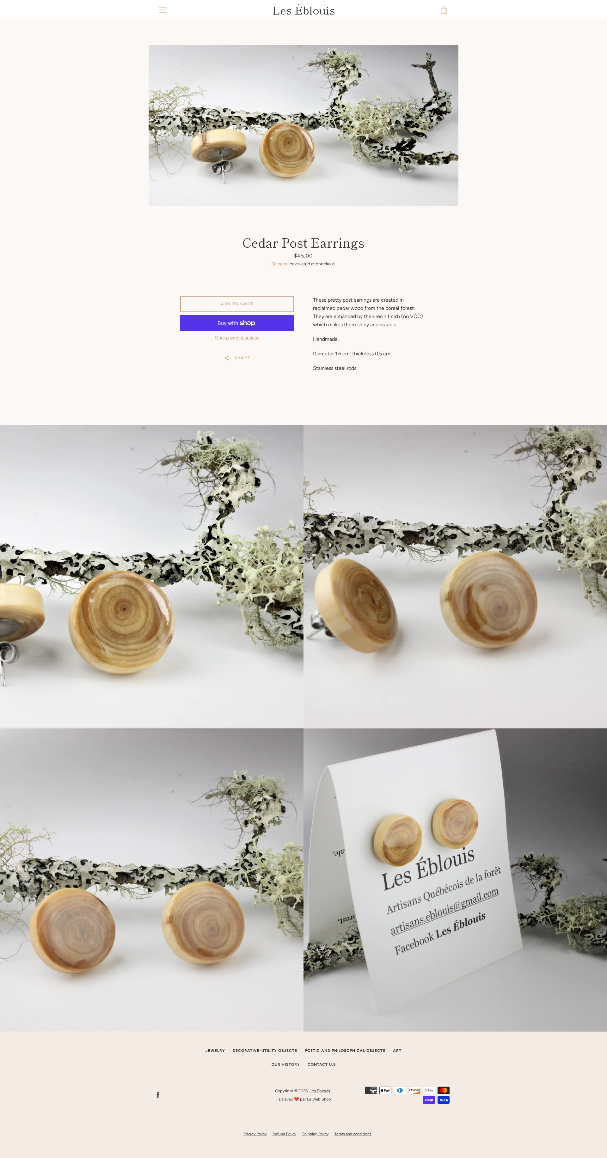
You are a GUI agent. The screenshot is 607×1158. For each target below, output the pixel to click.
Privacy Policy (255, 1134)
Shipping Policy (315, 1134)
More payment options (237, 338)
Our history (286, 1064)
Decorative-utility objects (265, 1050)
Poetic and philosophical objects (345, 1050)
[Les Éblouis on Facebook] (158, 1095)
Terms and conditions (352, 1134)
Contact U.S (322, 1064)
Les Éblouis (303, 9)
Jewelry (215, 1050)
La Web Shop (319, 1099)
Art (397, 1050)
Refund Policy (284, 1134)
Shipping (280, 264)
